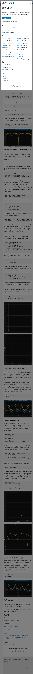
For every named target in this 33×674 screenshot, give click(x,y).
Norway (19, 41)
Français (21, 56)
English (21, 54)
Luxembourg (5, 56)
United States (5, 32)
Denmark (4, 41)
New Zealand (5, 69)
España (4, 45)
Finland (4, 47)
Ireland (4, 52)
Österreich (20, 43)
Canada (4, 30)
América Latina (6, 28)
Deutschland (5, 43)
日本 (3, 78)
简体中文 (5, 74)
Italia (3, 54)
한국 (3, 80)
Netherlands (20, 38)
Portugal (19, 45)
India (3, 67)
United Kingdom (21, 59)
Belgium (4, 38)
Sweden (19, 47)
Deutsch (21, 52)
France (3, 50)
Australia (4, 65)
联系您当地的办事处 (16, 86)
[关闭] (31, 3)
